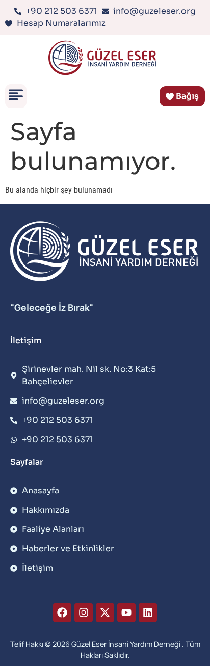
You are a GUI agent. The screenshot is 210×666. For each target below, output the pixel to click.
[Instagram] (83, 612)
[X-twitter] (105, 612)
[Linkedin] (148, 612)
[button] (16, 96)
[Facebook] (62, 612)
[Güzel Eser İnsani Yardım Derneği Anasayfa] (105, 58)
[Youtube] (126, 612)
